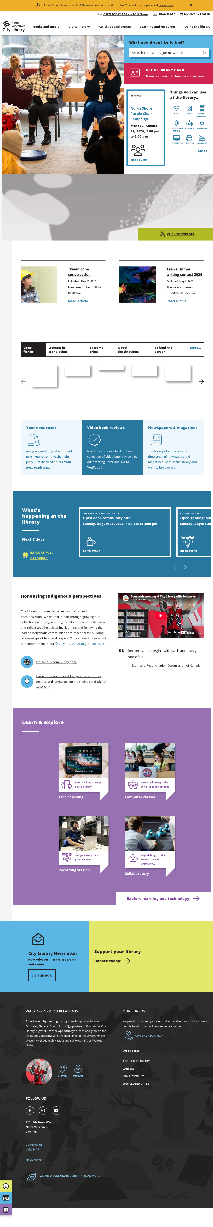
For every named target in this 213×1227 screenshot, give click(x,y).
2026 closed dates (136, 1083)
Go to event (139, 160)
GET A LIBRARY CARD (165, 70)
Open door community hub (106, 518)
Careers (128, 1068)
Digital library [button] (79, 27)
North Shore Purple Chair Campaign (141, 113)
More (203, 151)
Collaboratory (137, 873)
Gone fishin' (28, 350)
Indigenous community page (56, 662)
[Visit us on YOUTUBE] (57, 1111)
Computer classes (140, 797)
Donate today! (107, 961)
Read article (78, 301)
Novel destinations (128, 350)
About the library (136, 1061)
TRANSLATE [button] (167, 14)
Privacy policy (133, 1076)
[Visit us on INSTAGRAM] (45, 1111)
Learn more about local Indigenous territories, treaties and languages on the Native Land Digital (71, 681)
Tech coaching (71, 797)
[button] (6, 1186)
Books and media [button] (46, 27)
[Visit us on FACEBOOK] (32, 1111)
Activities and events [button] (115, 27)
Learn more (166, 5)
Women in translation (58, 350)
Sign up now (42, 975)
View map (32, 1149)
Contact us (34, 1144)
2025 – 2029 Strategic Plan (81, 644)
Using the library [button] (197, 27)
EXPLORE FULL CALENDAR (41, 555)
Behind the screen (164, 350)
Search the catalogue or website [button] (159, 52)
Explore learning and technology (158, 898)
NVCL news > (35, 1159)
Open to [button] (125, 14)
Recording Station (74, 870)
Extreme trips (97, 350)
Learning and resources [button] (158, 27)
